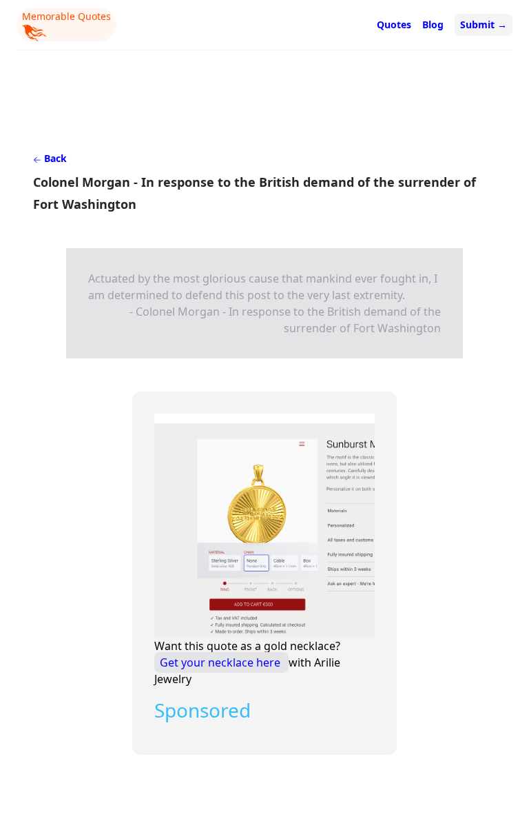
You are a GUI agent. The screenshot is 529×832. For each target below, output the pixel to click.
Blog (433, 24)
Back (54, 158)
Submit (483, 24)
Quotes (394, 24)
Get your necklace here (221, 662)
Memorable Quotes (66, 16)
